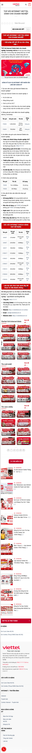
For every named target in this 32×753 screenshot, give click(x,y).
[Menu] (2, 5)
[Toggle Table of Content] (27, 29)
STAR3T (5, 263)
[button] (1, 343)
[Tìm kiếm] (26, 4)
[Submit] (27, 9)
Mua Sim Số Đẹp (8, 716)
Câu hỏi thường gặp (9, 735)
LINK (26, 288)
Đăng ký (27, 124)
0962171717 (20, 146)
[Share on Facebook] (11, 450)
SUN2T (5, 243)
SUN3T (5, 237)
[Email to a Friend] (17, 450)
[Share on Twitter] (14, 450)
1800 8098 (21, 666)
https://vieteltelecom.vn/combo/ (18, 310)
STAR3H (5, 279)
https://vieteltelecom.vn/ (19, 315)
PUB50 (5, 124)
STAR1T (5, 253)
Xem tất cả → (26, 321)
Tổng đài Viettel (8, 738)
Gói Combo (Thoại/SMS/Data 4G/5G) (12, 634)
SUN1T (5, 248)
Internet (3, 696)
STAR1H (5, 269)
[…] (21, 472)
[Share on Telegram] (23, 450)
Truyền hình (4, 699)
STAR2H (5, 274)
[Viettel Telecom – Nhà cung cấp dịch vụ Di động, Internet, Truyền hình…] (16, 4)
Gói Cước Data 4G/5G (7, 631)
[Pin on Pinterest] (20, 450)
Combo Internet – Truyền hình (10, 702)
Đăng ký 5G (6, 724)
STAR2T (5, 258)
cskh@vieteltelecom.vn (14, 313)
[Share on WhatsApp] (8, 450)
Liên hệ (5, 741)
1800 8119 (22, 669)
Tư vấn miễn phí (16, 461)
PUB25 (5, 129)
